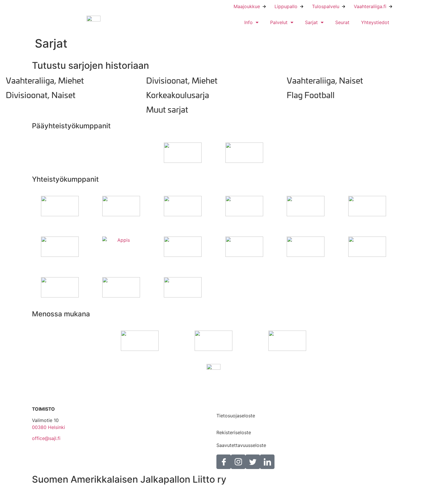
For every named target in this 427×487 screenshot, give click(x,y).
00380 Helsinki (48, 427)
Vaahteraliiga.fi (370, 6)
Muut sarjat (167, 109)
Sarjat (311, 22)
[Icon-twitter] (252, 461)
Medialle (225, 403)
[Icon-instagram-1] (238, 461)
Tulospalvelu (325, 6)
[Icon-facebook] (223, 461)
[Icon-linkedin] (267, 461)
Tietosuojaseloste (235, 416)
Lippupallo (285, 6)
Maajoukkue (247, 6)
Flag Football (311, 94)
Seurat (342, 22)
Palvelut (279, 22)
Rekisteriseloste (233, 432)
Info (248, 22)
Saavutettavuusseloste (241, 445)
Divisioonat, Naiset (41, 94)
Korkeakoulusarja (177, 94)
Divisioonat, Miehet (182, 80)
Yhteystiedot (375, 22)
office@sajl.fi (46, 438)
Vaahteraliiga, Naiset (325, 80)
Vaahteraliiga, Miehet (45, 80)
